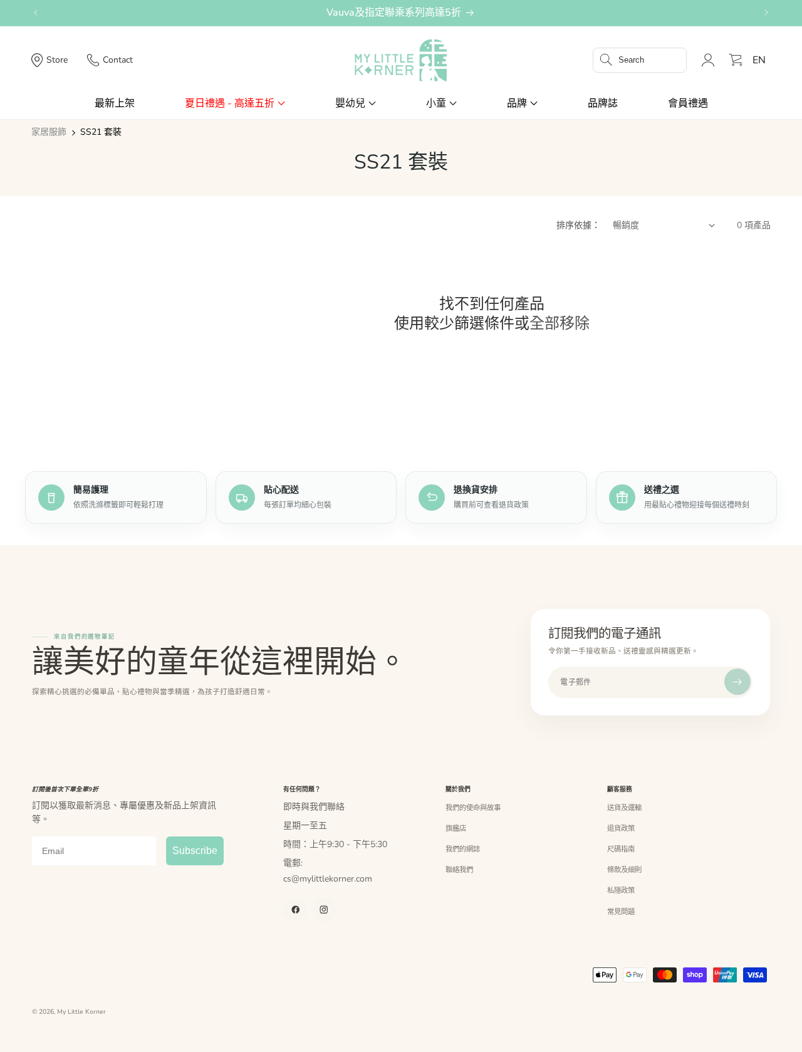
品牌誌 (603, 103)
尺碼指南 (621, 849)
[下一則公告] (766, 12)
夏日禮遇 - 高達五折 (229, 103)
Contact (118, 60)
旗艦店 (455, 828)
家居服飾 (48, 132)
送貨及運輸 (624, 808)
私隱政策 (621, 890)
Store (57, 60)
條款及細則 (624, 870)
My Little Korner (81, 1012)
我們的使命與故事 (473, 808)
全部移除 (559, 323)
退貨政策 (621, 828)
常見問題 (621, 912)
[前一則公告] (35, 12)
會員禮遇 (688, 103)
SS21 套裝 (101, 132)
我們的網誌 (462, 849)
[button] (640, 60)
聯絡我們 (459, 870)
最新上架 (115, 103)
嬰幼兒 (350, 103)
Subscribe (194, 850)
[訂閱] (737, 682)
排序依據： (578, 225)
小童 (436, 103)
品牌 (517, 103)
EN (759, 60)
